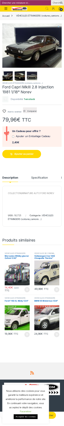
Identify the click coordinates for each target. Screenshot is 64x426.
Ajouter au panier (24, 154)
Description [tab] (10, 177)
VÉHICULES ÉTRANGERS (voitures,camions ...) (39, 15)
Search (47, 8)
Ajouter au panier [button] (26, 289)
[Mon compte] (53, 8)
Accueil (6, 15)
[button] (61, 2)
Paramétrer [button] (25, 411)
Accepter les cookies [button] (26, 416)
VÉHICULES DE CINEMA (44, 253)
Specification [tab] (39, 177)
